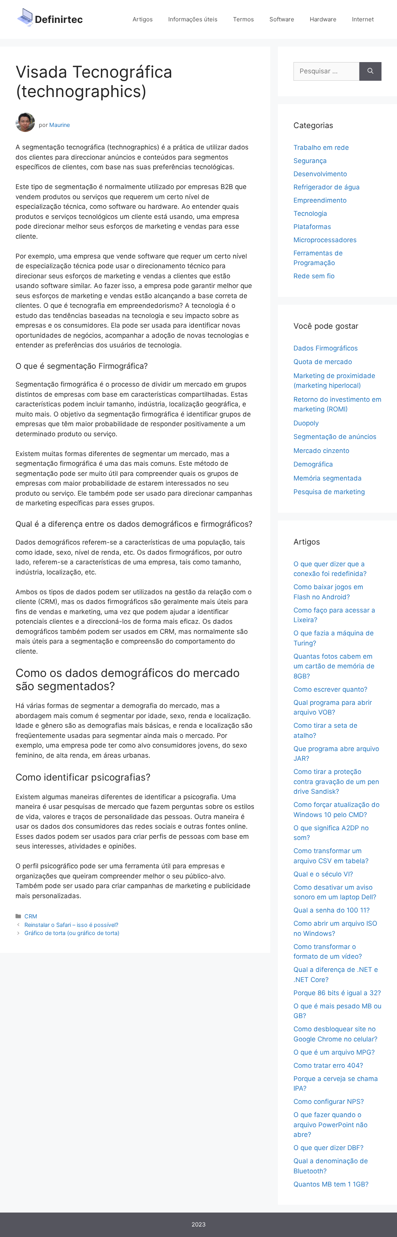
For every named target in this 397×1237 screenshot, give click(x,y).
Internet (363, 19)
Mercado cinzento (321, 451)
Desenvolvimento (320, 174)
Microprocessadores (325, 240)
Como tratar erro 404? (328, 1065)
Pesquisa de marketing (329, 492)
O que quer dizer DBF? (328, 1148)
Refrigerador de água (326, 187)
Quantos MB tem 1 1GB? (331, 1184)
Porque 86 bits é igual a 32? (337, 993)
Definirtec (59, 19)
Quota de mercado (322, 362)
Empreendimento (320, 200)
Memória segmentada (327, 478)
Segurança (310, 161)
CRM (30, 916)
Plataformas (312, 227)
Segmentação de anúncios (334, 437)
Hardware (323, 19)
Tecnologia (310, 213)
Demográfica (313, 464)
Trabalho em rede (321, 147)
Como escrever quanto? (330, 689)
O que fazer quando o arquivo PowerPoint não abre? (330, 1124)
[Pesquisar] (370, 71)
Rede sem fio (314, 276)
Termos (243, 19)
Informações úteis (192, 19)
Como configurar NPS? (328, 1101)
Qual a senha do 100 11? (331, 910)
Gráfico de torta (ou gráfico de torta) (71, 933)
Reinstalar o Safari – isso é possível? (71, 924)
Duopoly (306, 423)
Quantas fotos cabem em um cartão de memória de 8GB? (334, 666)
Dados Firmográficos (325, 348)
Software (281, 19)
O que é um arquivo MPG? (334, 1052)
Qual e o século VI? (323, 874)
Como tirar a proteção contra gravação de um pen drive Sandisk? (336, 781)
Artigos (143, 19)
